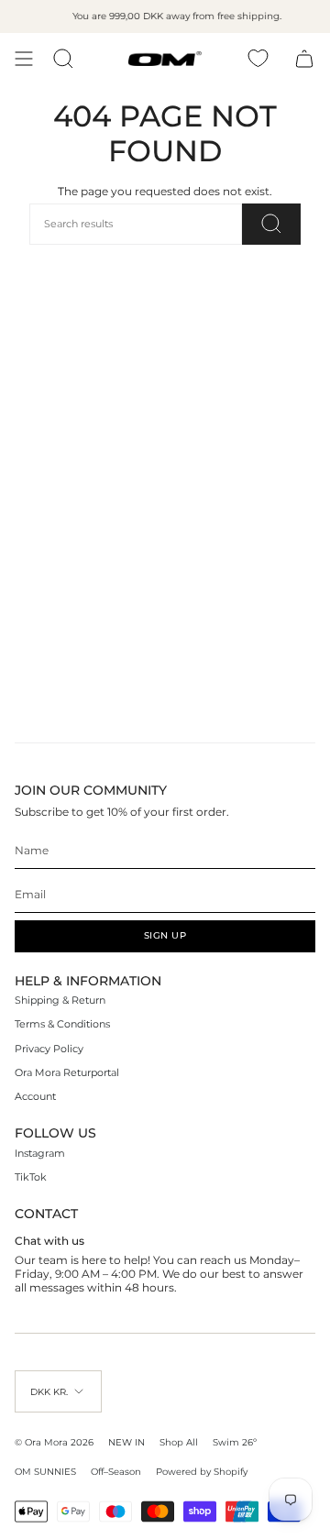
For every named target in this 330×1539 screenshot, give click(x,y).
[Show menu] (24, 59)
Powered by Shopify (202, 1471)
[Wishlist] (258, 58)
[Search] (271, 224)
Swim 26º (235, 1441)
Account (35, 1097)
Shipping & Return (60, 1000)
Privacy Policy (49, 1049)
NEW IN (126, 1441)
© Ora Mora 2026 (54, 1441)
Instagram (40, 1154)
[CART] (304, 59)
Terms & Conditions (62, 1024)
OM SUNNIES (45, 1471)
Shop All (179, 1441)
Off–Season (116, 1471)
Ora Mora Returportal (67, 1073)
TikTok (31, 1177)
